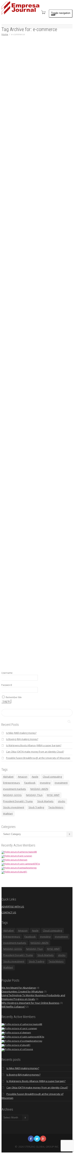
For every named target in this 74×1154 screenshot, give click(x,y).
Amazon (22, 776)
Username (7, 672)
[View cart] (43, 12)
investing (45, 782)
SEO (41, 411)
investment (61, 782)
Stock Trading (36, 807)
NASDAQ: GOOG (12, 795)
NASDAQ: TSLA (34, 795)
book (51, 610)
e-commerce (25, 94)
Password (6, 685)
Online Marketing (35, 409)
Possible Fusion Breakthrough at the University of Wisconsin (38, 758)
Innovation (25, 193)
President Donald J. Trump (18, 801)
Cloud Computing (49, 90)
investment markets (14, 789)
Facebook (29, 782)
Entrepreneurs (33, 94)
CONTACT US (9, 912)
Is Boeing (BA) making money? (22, 739)
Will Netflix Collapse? (13, 1006)
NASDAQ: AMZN (39, 789)
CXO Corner (47, 191)
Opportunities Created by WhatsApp (22, 991)
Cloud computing (50, 92)
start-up (39, 612)
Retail (41, 409)
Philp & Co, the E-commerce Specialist (37, 505)
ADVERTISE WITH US (13, 906)
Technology (38, 193)
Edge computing (40, 298)
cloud (44, 92)
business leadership (46, 193)
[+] (39, 72)
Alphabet (8, 776)
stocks (61, 801)
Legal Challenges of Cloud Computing (37, 86)
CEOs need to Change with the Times (37, 184)
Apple (35, 776)
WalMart (8, 813)
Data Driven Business (27, 92)
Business (50, 294)
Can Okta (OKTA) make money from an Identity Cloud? (35, 751)
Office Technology (38, 92)
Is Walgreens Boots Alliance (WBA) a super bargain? (33, 745)
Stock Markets (45, 801)
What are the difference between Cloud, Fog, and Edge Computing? (38, 288)
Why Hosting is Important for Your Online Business (30, 1003)
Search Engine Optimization (33, 411)
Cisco (50, 296)
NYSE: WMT (53, 795)
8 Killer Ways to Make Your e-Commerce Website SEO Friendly (38, 401)
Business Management (28, 191)
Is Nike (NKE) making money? (21, 733)
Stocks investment (13, 807)
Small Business (41, 94)
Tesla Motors (55, 807)
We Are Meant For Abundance (19, 987)
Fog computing (48, 298)
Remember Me (13, 697)
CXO (29, 195)
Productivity (31, 193)
